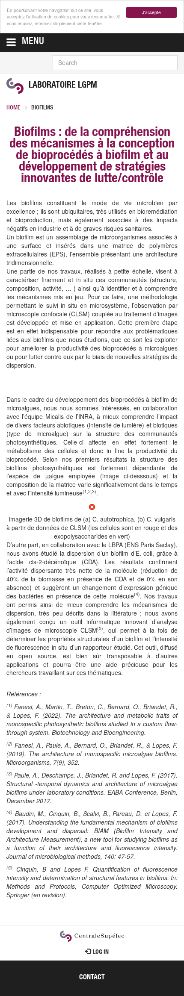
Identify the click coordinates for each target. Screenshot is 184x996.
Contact (92, 978)
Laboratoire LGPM (63, 86)
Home (13, 108)
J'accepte (151, 12)
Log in (101, 952)
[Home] (15, 85)
